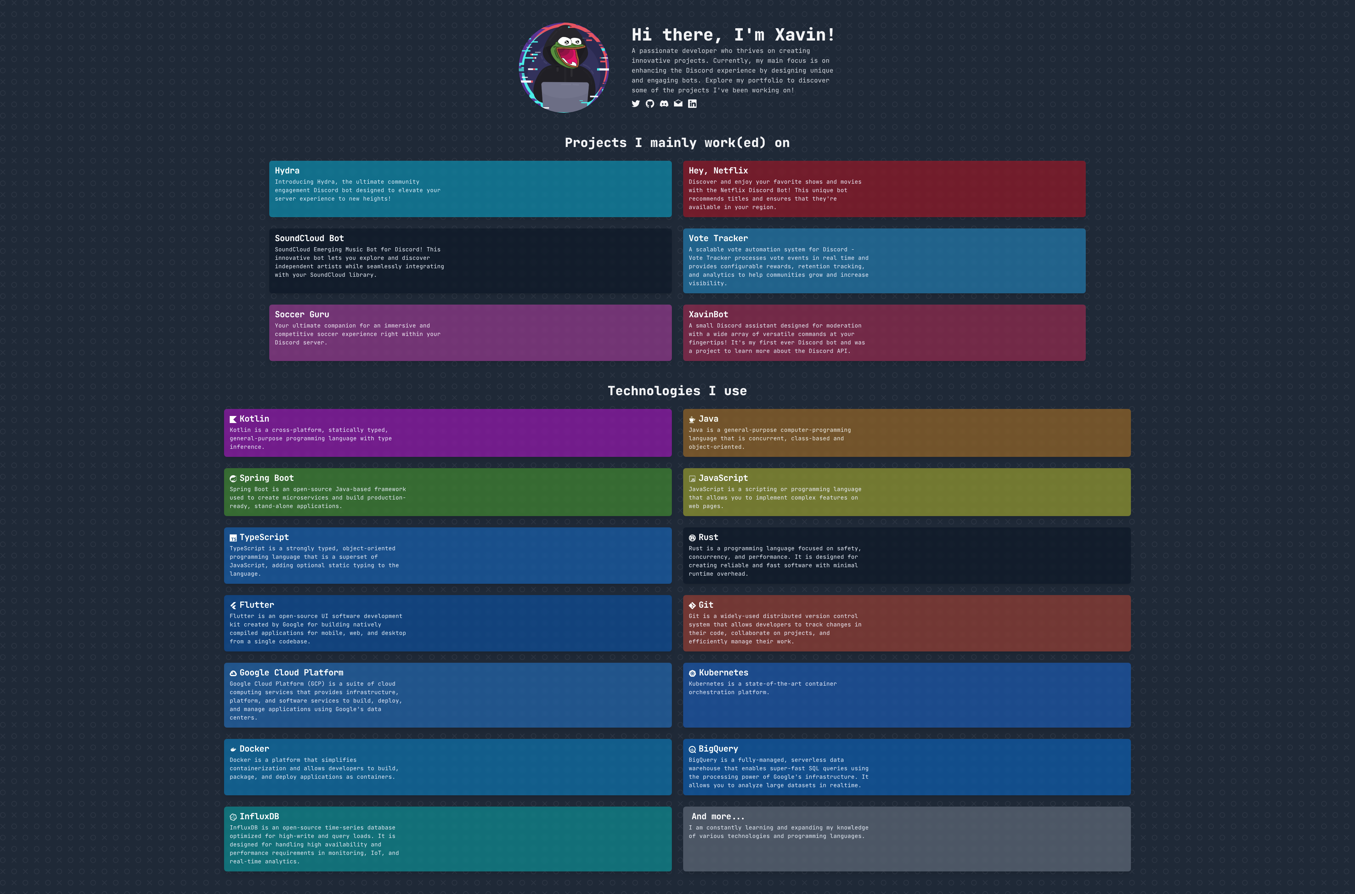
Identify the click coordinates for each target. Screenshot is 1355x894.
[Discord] (664, 103)
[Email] (678, 103)
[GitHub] (650, 103)
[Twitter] (636, 103)
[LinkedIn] (692, 103)
